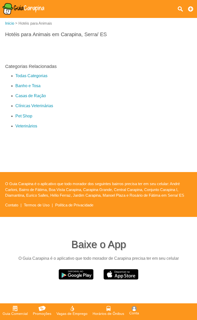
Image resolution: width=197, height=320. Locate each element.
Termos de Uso (37, 205)
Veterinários (26, 126)
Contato (11, 205)
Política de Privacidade (74, 205)
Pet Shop (23, 116)
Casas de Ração (30, 96)
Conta (134, 313)
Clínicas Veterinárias (34, 106)
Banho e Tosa (28, 86)
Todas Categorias (31, 76)
